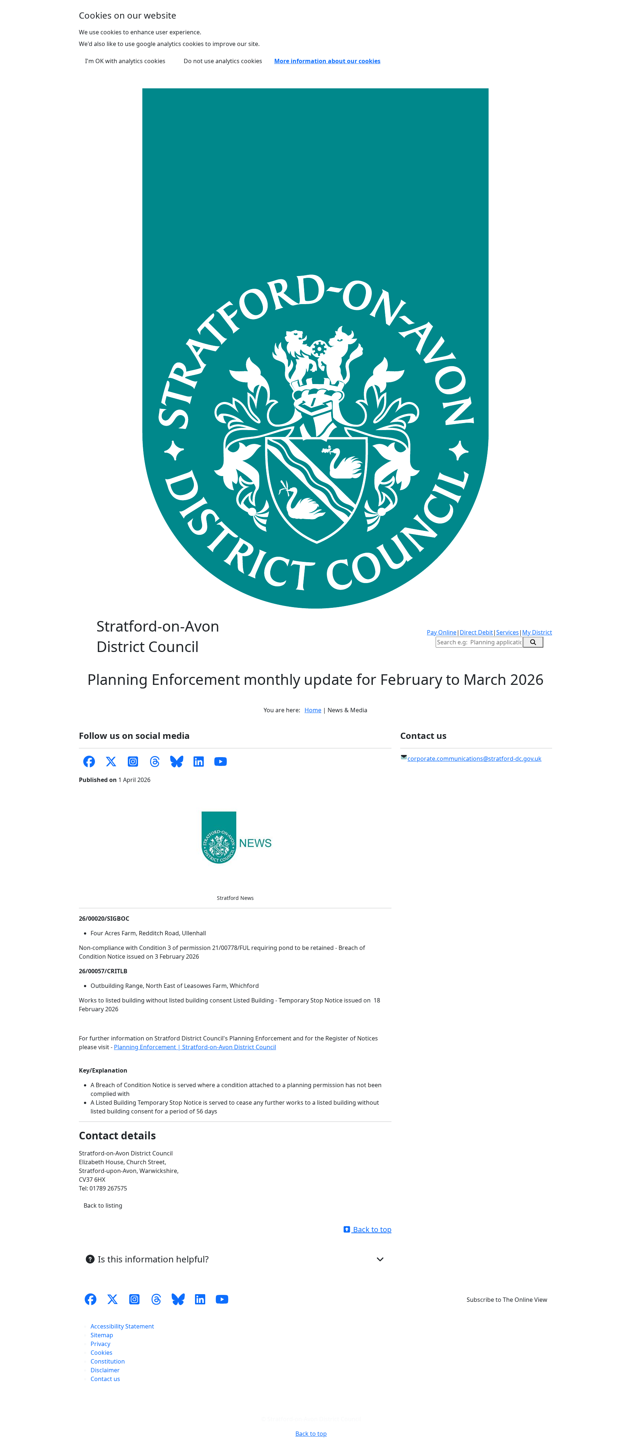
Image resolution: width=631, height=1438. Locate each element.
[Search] (533, 642)
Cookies (101, 1353)
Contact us (105, 1379)
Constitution (108, 1361)
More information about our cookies (327, 61)
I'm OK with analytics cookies (125, 61)
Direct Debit (476, 632)
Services (507, 632)
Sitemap (102, 1335)
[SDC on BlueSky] (177, 762)
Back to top (371, 1229)
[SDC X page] (112, 1299)
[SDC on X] (111, 762)
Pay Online (441, 632)
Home (313, 710)
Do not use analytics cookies (223, 61)
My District (537, 632)
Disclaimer (105, 1370)
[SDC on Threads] (155, 762)
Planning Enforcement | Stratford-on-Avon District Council (195, 1047)
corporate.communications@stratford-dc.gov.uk (475, 759)
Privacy (100, 1344)
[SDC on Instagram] (133, 762)
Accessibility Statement (122, 1326)
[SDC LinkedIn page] (198, 762)
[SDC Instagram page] (134, 1299)
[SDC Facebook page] (89, 762)
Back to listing (103, 1205)
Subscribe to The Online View (507, 1300)
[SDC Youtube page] (220, 762)
